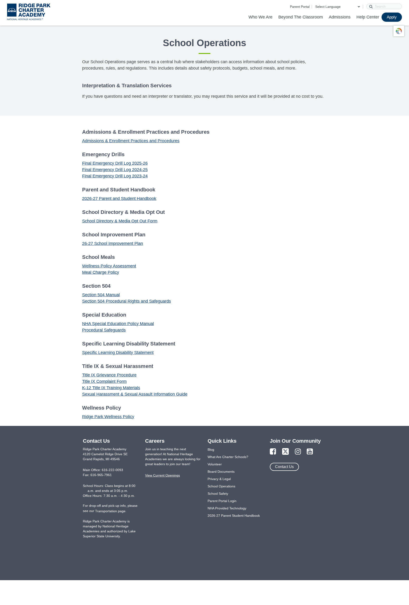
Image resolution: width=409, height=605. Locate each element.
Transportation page (110, 511)
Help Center (367, 17)
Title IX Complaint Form (104, 381)
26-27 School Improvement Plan (112, 243)
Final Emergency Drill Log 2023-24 (115, 176)
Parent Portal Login (222, 501)
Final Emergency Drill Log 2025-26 (115, 163)
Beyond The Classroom (300, 17)
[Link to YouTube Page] (310, 452)
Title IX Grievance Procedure (109, 375)
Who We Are (260, 17)
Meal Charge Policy (100, 272)
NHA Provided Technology (227, 508)
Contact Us (284, 467)
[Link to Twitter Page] (285, 452)
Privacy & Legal (219, 479)
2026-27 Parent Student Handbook (234, 515)
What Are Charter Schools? (228, 457)
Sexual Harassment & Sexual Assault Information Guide (134, 394)
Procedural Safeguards (104, 330)
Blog (211, 449)
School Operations (221, 486)
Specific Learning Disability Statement (118, 352)
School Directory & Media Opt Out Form (119, 221)
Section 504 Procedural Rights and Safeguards (126, 301)
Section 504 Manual (101, 294)
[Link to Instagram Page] (298, 452)
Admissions (340, 17)
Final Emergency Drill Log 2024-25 (115, 169)
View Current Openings (162, 475)
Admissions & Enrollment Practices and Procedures (130, 140)
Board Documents (221, 471)
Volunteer (215, 464)
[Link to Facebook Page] (273, 452)
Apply (392, 17)
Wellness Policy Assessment (109, 266)
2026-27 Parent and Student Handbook (119, 198)
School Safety (218, 493)
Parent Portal (300, 7)
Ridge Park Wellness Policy (108, 416)
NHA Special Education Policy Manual (118, 323)
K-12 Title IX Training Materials (111, 387)
